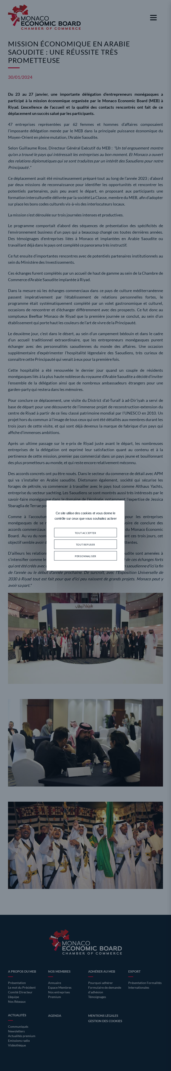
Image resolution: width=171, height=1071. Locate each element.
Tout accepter (85, 532)
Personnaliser (85, 556)
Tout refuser (85, 544)
